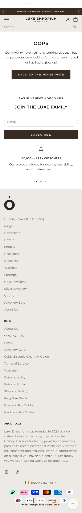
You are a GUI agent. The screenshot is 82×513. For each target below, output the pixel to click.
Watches (10, 268)
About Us (11, 309)
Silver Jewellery (15, 289)
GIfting (9, 295)
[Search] (74, 27)
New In (9, 240)
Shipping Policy (15, 391)
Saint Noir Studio (52, 505)
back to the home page (41, 74)
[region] (41, 160)
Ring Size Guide (15, 398)
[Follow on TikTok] (17, 472)
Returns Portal (15, 384)
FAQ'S (8, 343)
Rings (8, 226)
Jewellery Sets (14, 302)
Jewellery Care (14, 350)
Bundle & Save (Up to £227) (24, 219)
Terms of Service (16, 363)
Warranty (11, 370)
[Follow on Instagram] (6, 472)
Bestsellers (12, 233)
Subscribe (41, 134)
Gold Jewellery (15, 282)
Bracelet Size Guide (18, 405)
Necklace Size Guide (19, 412)
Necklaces (11, 254)
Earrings (10, 275)
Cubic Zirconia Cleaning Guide (26, 356)
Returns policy (14, 377)
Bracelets (11, 261)
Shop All (10, 247)
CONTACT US (14, 336)
